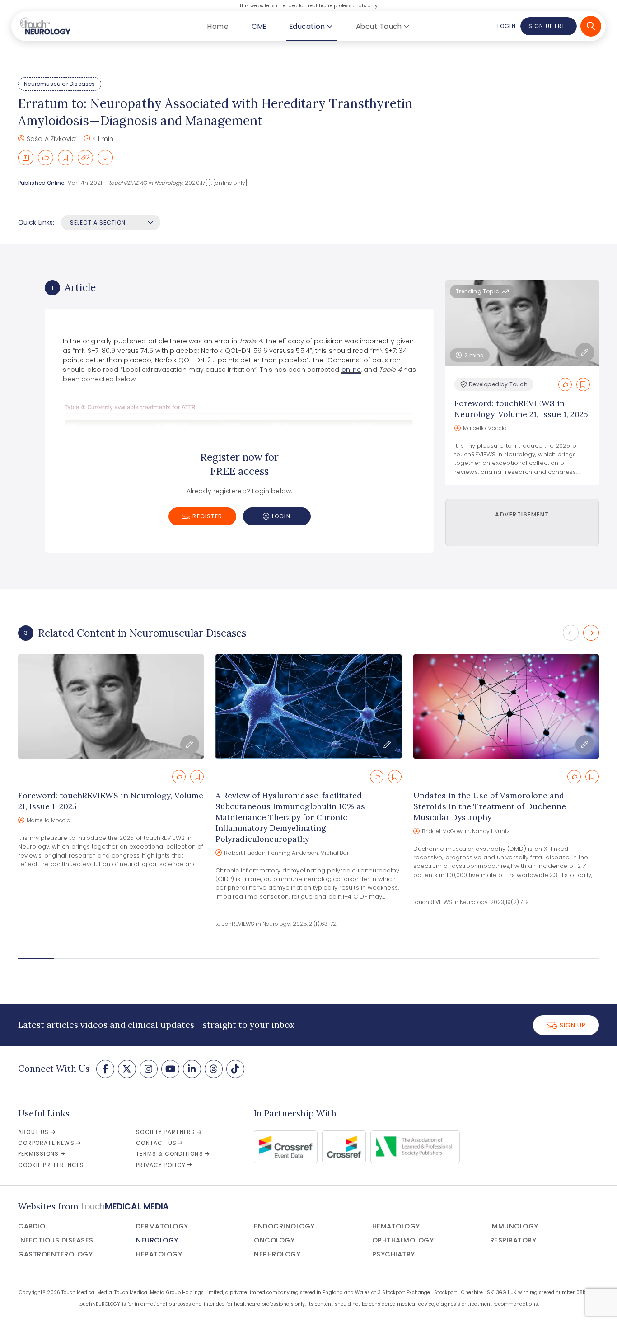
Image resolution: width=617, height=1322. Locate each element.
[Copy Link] (85, 157)
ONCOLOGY (274, 1240)
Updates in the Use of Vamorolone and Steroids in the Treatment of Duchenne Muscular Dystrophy (489, 806)
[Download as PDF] (105, 157)
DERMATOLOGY (162, 1226)
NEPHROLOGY (277, 1254)
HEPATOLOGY (159, 1254)
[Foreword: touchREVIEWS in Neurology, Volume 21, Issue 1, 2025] (111, 706)
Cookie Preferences (51, 1165)
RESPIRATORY (513, 1240)
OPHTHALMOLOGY (403, 1240)
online (351, 369)
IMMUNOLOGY (514, 1226)
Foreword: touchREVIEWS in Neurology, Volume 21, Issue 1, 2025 (521, 408)
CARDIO (31, 1226)
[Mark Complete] (45, 157)
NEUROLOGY (157, 1240)
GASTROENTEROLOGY (55, 1254)
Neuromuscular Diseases (59, 84)
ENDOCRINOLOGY (284, 1226)
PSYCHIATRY (393, 1254)
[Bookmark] (65, 157)
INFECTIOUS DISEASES (55, 1240)
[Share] (25, 157)
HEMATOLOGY (396, 1226)
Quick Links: (36, 222)
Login (506, 26)
